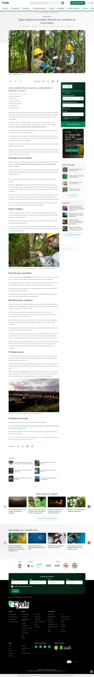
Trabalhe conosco (26, 653)
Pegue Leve (38, 616)
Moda (36, 624)
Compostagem (15, 8)
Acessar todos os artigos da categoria (47, 518)
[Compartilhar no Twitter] (48, 81)
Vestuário (63, 626)
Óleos (62, 614)
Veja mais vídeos (73, 195)
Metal (49, 629)
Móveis (49, 631)
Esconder (24, 94)
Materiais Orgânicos (53, 626)
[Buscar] (62, 3)
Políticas (24, 646)
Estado (49, 579)
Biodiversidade (45, 12)
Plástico (63, 621)
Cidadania (37, 626)
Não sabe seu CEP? (66, 108)
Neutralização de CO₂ (14, 621)
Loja (10, 648)
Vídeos (5, 8)
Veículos (63, 624)
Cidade (67, 579)
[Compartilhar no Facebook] (43, 81)
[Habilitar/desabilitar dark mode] (10, 81)
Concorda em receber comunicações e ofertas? (71, 118)
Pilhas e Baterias (65, 619)
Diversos (63, 631)
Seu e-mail (65, 111)
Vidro (62, 629)
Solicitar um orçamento (72, 150)
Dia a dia (85, 8)
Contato (10, 655)
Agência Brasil (31, 437)
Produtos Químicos (52, 624)
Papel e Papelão (65, 616)
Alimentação (61, 8)
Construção (50, 614)
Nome (31, 579)
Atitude (23, 638)
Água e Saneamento (40, 621)
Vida (40, 12)
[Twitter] (49, 646)
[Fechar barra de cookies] (85, 675)
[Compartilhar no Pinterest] (57, 81)
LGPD (23, 651)
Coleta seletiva (12, 619)
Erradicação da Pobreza (39, 8)
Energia (52, 8)
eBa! (23, 635)
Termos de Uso (25, 648)
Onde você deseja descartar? (70, 102)
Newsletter (11, 653)
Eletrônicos (50, 619)
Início (37, 12)
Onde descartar (12, 614)
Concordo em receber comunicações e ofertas (23, 586)
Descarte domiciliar (13, 616)
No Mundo (37, 614)
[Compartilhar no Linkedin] (53, 81)
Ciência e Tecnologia (74, 8)
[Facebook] (36, 646)
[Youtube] (45, 646)
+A (15, 81)
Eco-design (37, 619)
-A (20, 81)
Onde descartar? (78, 2)
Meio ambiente (25, 633)
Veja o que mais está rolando (73, 234)
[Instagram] (40, 646)
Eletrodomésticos (52, 616)
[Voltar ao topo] (91, 671)
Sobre (10, 646)
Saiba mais (70, 675)
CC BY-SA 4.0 (49, 437)
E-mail (12, 579)
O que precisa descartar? (69, 95)
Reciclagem (26, 8)
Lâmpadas (50, 621)
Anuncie (11, 651)
